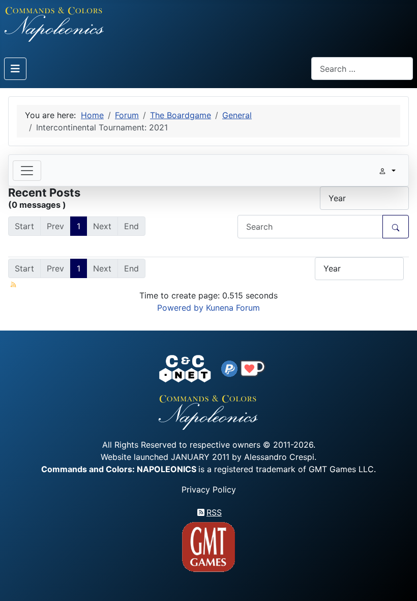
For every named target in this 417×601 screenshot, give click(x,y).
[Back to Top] (400, 581)
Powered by (180, 308)
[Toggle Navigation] (15, 69)
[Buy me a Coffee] (252, 368)
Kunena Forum (233, 308)
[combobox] (362, 68)
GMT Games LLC (341, 469)
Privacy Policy (209, 489)
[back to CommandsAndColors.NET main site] (185, 368)
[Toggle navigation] (27, 170)
